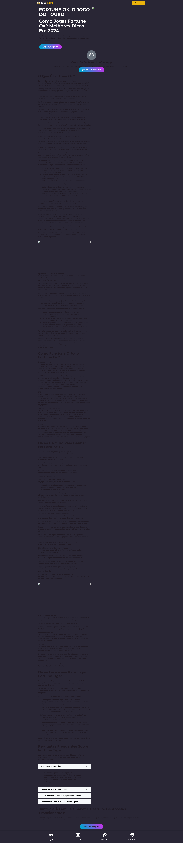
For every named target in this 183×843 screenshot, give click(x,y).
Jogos (51, 839)
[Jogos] (51, 835)
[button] (91, 826)
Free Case (132, 839)
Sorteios (105, 839)
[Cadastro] (78, 835)
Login (74, 3)
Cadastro (78, 839)
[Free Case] (132, 835)
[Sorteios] (105, 835)
